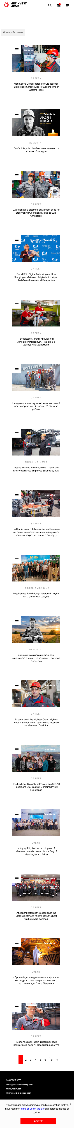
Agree (38, 1121)
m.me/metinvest (13, 1089)
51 (52, 1059)
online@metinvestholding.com (19, 1084)
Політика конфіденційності (18, 1093)
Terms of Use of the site (32, 1108)
